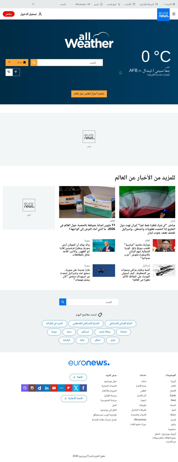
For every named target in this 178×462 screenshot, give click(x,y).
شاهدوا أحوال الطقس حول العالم (89, 94)
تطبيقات (142, 405)
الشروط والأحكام (109, 391)
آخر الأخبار (141, 396)
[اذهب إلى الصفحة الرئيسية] (163, 14)
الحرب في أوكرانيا (54, 323)
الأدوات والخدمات (138, 415)
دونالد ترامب (104, 332)
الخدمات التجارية (109, 386)
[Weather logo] (89, 42)
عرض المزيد (111, 376)
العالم (112, 221)
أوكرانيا (66, 340)
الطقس (143, 391)
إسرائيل (146, 265)
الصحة (173, 405)
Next (173, 400)
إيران (173, 221)
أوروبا (173, 381)
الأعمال (173, 391)
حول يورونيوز (110, 381)
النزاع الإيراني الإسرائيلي (120, 323)
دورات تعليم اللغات (138, 424)
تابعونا (143, 400)
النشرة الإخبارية (75, 398)
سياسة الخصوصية (108, 400)
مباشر (9, 13)
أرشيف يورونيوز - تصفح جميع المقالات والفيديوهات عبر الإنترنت (164, 438)
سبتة (69, 332)
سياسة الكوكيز (110, 396)
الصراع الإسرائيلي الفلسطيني (86, 323)
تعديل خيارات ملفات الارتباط (104, 420)
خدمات (143, 376)
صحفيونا (172, 429)
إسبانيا (123, 332)
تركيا (82, 340)
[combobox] (51, 4)
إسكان (97, 340)
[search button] (33, 4)
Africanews (140, 420)
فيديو (173, 420)
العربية (169, 4)
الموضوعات (170, 376)
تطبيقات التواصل (138, 410)
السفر (174, 410)
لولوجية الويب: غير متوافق (105, 415)
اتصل (114, 405)
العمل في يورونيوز (108, 410)
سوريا (87, 240)
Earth (173, 396)
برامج (173, 424)
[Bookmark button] (120, 73)
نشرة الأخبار (141, 386)
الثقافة (173, 415)
